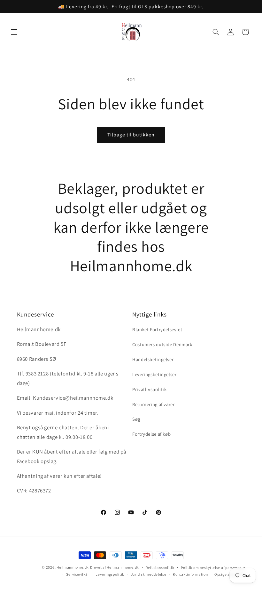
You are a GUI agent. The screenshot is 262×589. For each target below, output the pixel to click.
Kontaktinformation (190, 574)
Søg (136, 419)
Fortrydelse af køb (151, 434)
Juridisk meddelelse (148, 574)
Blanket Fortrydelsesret (157, 329)
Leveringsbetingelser (154, 374)
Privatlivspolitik (149, 389)
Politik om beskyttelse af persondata (213, 567)
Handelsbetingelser (152, 359)
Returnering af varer (153, 404)
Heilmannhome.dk (73, 567)
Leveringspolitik (110, 574)
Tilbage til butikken (131, 134)
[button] (14, 32)
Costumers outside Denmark (162, 344)
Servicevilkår (77, 574)
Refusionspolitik (160, 567)
